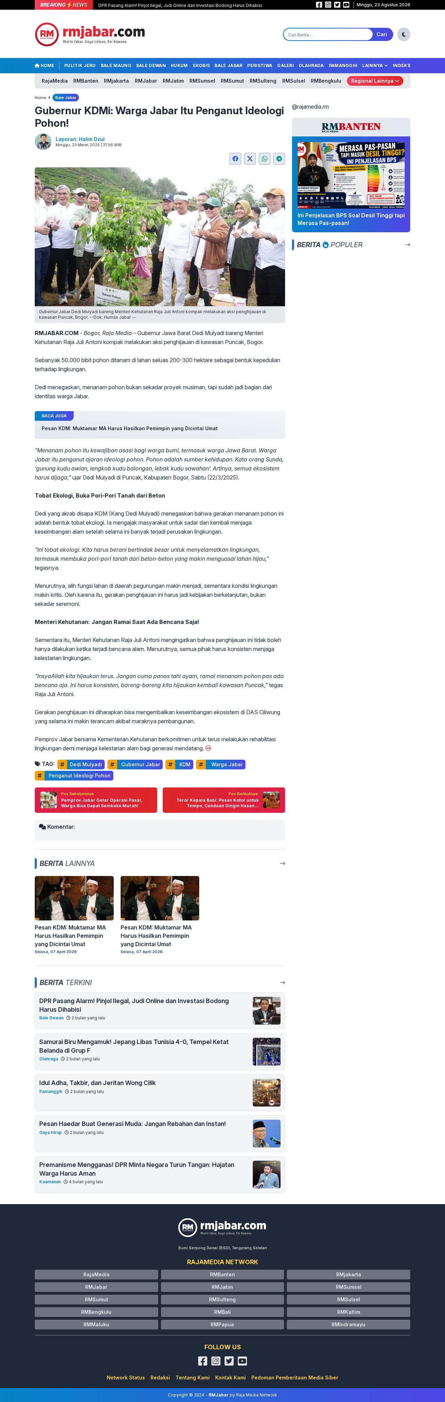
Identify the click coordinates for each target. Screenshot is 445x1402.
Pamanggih (343, 65)
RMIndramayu (348, 1324)
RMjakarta (116, 81)
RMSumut (232, 81)
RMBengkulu (326, 81)
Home (47, 65)
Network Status (126, 1377)
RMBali (222, 1312)
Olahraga (311, 65)
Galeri (285, 65)
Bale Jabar (228, 65)
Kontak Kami (230, 1377)
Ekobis (201, 65)
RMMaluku (96, 1324)
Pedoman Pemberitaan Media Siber (294, 1377)
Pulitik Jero (80, 65)
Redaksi (160, 1377)
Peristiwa (259, 65)
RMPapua (222, 1324)
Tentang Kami (193, 1377)
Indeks (401, 65)
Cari (382, 34)
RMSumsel (202, 81)
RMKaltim (348, 1312)
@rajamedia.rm (310, 106)
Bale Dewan (151, 65)
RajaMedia (55, 81)
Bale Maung (116, 65)
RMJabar (146, 81)
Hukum (179, 65)
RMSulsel (293, 81)
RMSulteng (263, 81)
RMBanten (85, 81)
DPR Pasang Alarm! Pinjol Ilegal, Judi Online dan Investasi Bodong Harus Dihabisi (180, 5)
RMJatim (173, 81)
